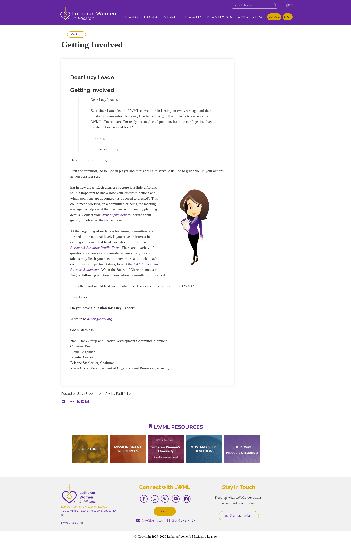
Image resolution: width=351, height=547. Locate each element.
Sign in (288, 5)
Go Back (76, 34)
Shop (287, 16)
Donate (274, 16)
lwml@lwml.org (152, 520)
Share (70, 401)
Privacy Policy (69, 522)
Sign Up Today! (240, 515)
